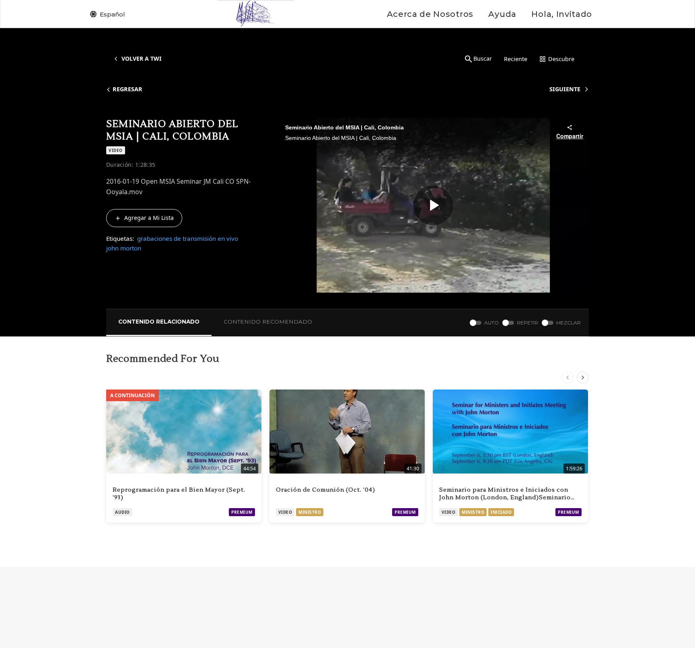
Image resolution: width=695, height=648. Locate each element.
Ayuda (502, 14)
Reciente (515, 59)
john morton (123, 248)
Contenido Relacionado (158, 321)
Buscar (482, 58)
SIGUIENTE (564, 89)
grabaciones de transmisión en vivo (187, 238)
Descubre (561, 59)
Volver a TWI (141, 58)
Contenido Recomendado (268, 321)
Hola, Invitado (561, 14)
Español (112, 14)
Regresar (127, 89)
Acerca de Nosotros (430, 14)
